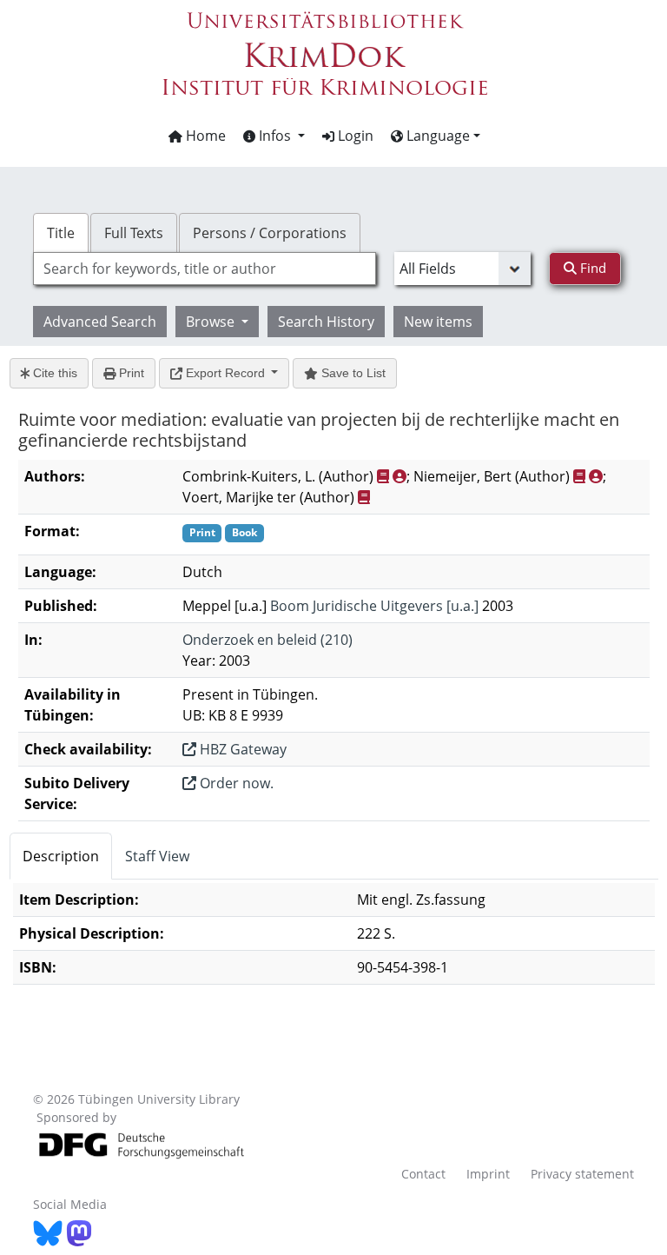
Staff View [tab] (157, 856)
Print (130, 373)
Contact (423, 1173)
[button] (274, 135)
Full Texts (133, 232)
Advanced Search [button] (99, 321)
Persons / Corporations (270, 232)
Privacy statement (582, 1173)
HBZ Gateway (241, 749)
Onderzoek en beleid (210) (267, 639)
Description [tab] (61, 856)
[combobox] (204, 268)
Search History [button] (326, 321)
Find (591, 267)
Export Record (225, 373)
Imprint (488, 1173)
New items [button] (438, 321)
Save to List (352, 373)
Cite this (53, 373)
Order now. (235, 783)
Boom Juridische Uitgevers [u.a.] (374, 605)
